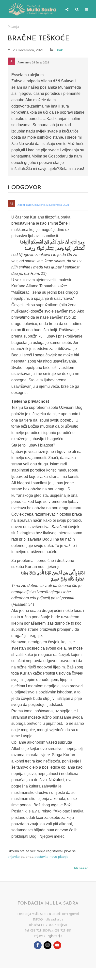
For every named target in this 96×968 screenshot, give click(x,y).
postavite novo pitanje (51, 857)
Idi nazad (81, 868)
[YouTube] (57, 945)
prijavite (14, 857)
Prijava (38, 936)
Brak (59, 50)
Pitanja (13, 26)
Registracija (54, 936)
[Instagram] (47, 945)
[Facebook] (38, 945)
